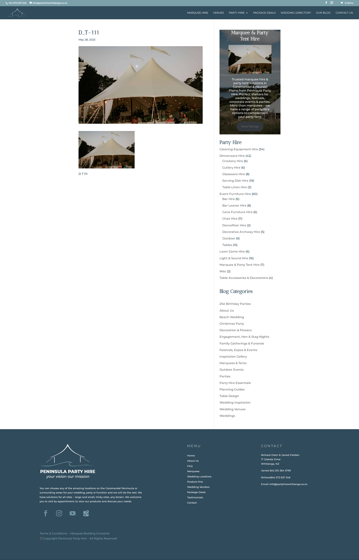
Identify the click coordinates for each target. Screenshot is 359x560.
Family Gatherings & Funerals (242, 343)
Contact (192, 502)
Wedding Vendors (198, 486)
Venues (218, 12)
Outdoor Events (232, 369)
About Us (227, 310)
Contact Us (344, 12)
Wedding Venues (233, 409)
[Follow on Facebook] (46, 513)
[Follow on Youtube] (73, 513)
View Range (250, 126)
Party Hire (237, 12)
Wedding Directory (296, 12)
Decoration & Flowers (236, 330)
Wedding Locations (199, 476)
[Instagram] (331, 3)
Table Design (229, 396)
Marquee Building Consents (90, 533)
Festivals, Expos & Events (238, 350)
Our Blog (323, 12)
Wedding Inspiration (235, 402)
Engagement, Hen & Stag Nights (244, 337)
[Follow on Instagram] (59, 513)
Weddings (227, 416)
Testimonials (195, 497)
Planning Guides (232, 389)
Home (191, 455)
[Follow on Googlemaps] (86, 513)
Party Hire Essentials (235, 383)
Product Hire (195, 481)
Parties (225, 376)
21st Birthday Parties (235, 304)
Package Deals (264, 12)
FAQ (190, 465)
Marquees (193, 471)
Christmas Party (232, 323)
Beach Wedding (232, 317)
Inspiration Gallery (233, 356)
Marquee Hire (197, 12)
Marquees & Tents (233, 363)
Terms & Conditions (53, 533)
